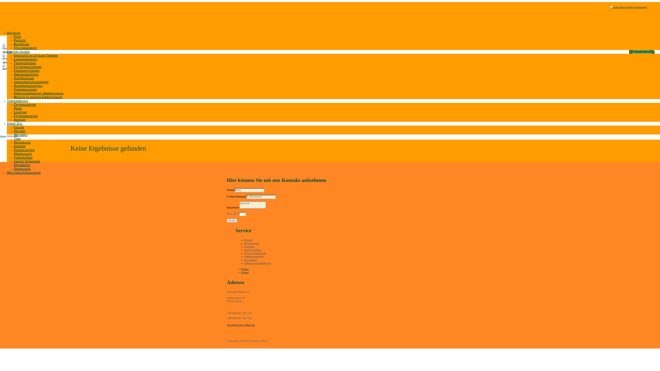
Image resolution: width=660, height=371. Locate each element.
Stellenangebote (25, 48)
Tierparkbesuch (17, 101)
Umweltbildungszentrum (31, 82)
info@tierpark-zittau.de (241, 325)
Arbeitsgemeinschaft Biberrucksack (38, 93)
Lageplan (20, 112)
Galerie (19, 127)
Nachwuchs (22, 142)
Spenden (20, 146)
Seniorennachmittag (28, 86)
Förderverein (23, 157)
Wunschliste (23, 154)
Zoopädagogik (24, 78)
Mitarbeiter (22, 165)
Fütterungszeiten (26, 116)
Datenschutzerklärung (257, 263)
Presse (248, 240)
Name (230, 190)
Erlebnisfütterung (27, 70)
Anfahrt (20, 120)
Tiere (17, 138)
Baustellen (21, 44)
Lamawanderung (25, 59)
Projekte (20, 40)
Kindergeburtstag (26, 74)
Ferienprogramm (25, 89)
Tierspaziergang (25, 63)
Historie (19, 131)
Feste (17, 36)
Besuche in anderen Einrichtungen (38, 97)
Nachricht (233, 207)
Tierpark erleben (18, 52)
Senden (232, 220)
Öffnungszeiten (25, 104)
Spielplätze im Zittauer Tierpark (36, 55)
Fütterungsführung (28, 67)
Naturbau (21, 135)
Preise (18, 108)
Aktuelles (13, 33)
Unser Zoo (14, 123)
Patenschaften (24, 150)
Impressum (250, 260)
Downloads (22, 169)
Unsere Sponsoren (27, 161)
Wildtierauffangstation (24, 173)
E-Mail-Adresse (236, 196)
